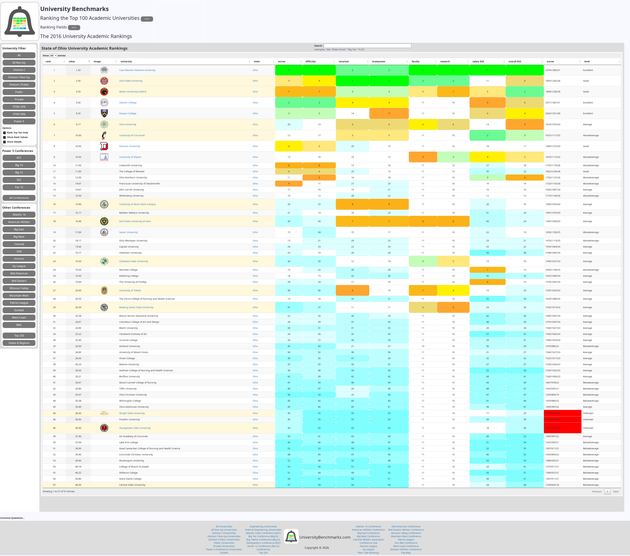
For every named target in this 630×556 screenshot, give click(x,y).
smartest (344, 61)
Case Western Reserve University (137, 70)
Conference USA (368, 542)
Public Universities (224, 542)
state (257, 61)
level (587, 61)
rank (48, 61)
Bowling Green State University (136, 307)
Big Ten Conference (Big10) (263, 536)
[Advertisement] (179, 20)
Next (616, 491)
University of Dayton (130, 157)
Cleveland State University (133, 261)
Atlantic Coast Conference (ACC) (263, 533)
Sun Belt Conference (406, 542)
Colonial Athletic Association (368, 539)
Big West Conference (368, 536)
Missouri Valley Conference (406, 533)
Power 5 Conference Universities (224, 549)
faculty (416, 61)
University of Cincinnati (132, 135)
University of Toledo (130, 290)
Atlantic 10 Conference (368, 526)
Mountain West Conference (406, 536)
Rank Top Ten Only (17, 132)
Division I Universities (224, 533)
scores (281, 61)
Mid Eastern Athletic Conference (406, 529)
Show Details (14, 141)
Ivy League (368, 549)
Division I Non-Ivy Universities (224, 536)
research (445, 61)
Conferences (263, 549)
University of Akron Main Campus (137, 204)
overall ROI (515, 61)
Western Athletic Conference (406, 549)
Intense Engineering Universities (263, 529)
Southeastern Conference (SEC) (263, 542)
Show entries (54, 55)
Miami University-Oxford (132, 91)
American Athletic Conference (368, 529)
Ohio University (127, 124)
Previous (597, 491)
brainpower (378, 61)
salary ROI (478, 61)
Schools (224, 552)
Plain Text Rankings (368, 552)
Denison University (129, 146)
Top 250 (263, 552)
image (97, 61)
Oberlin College (127, 102)
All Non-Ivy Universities (224, 529)
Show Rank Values (17, 137)
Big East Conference (368, 533)
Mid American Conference (406, 526)
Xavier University (128, 232)
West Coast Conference (406, 546)
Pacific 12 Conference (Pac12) (263, 546)
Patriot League (406, 539)
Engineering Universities (263, 526)
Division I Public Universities (224, 539)
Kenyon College (127, 113)
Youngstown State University (135, 427)
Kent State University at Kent (135, 221)
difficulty (310, 61)
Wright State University (132, 413)
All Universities (224, 526)
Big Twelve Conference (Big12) (263, 539)
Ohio (255, 70)
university (126, 61)
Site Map (406, 552)
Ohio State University (130, 80)
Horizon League (368, 546)
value (72, 61)
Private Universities (224, 546)
